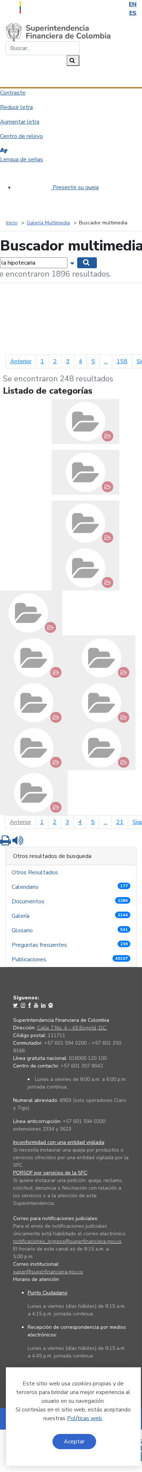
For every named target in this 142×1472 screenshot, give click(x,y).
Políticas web (84, 1418)
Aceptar (74, 1442)
